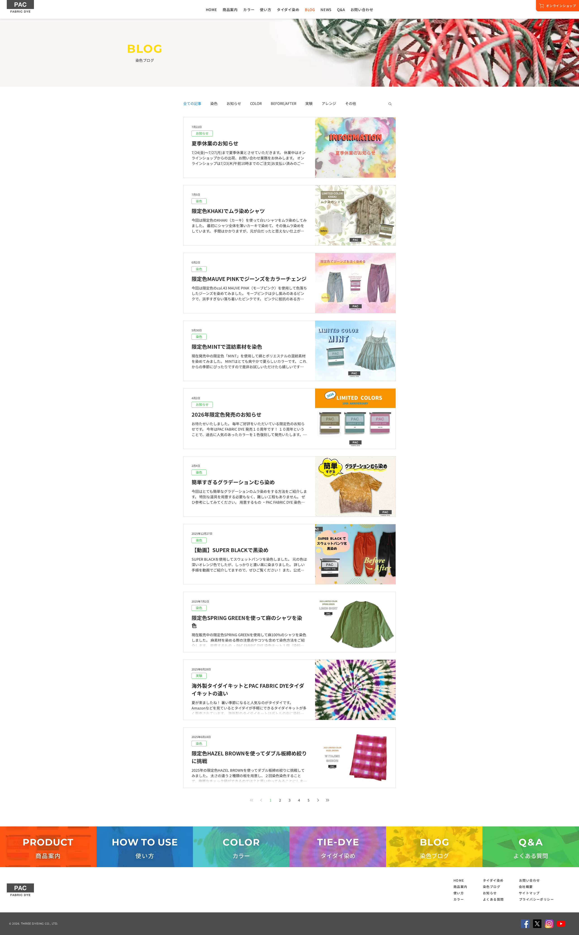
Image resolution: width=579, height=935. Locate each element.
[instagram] (549, 923)
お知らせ (234, 103)
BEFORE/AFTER (283, 103)
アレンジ (329, 103)
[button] (390, 104)
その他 (350, 103)
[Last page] (327, 800)
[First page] (251, 800)
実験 (309, 103)
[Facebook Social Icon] (525, 923)
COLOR (256, 103)
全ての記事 (192, 103)
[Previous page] (261, 800)
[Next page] (318, 800)
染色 (214, 103)
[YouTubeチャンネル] (561, 923)
